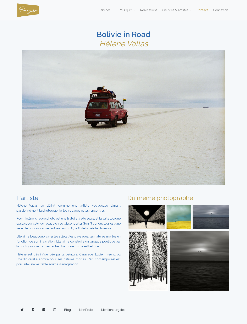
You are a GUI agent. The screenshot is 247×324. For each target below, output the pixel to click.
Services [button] (105, 10)
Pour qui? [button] (126, 10)
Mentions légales (113, 310)
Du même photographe (160, 197)
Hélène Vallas (123, 43)
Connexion (220, 10)
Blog (67, 310)
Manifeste (86, 310)
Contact (202, 10)
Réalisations (148, 10)
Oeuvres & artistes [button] (175, 10)
